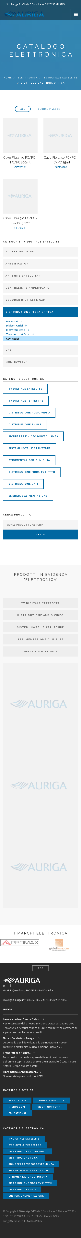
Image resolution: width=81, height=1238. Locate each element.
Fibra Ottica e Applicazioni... (20, 1072)
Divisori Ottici (14, 325)
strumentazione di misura (29, 460)
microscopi (16, 1107)
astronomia (17, 1100)
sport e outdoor (51, 1100)
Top (40, 968)
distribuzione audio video (29, 412)
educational (17, 1113)
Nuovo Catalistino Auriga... (19, 1038)
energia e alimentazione (28, 495)
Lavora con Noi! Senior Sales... (21, 1019)
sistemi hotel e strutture (29, 448)
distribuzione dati (23, 484)
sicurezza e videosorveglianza (33, 436)
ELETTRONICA (28, 77)
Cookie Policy (34, 1221)
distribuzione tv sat (24, 424)
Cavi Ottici (12, 338)
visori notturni (49, 1107)
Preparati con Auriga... (17, 1053)
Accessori (12, 321)
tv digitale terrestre (25, 400)
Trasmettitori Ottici (18, 334)
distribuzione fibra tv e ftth (31, 472)
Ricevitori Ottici (16, 330)
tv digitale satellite (60, 77)
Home (8, 77)
